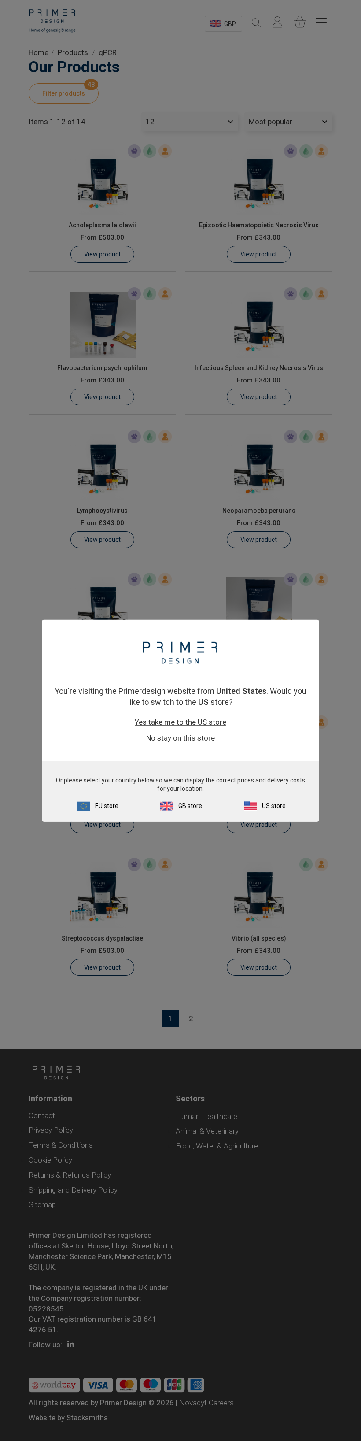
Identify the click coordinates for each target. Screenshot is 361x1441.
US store (274, 805)
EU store (106, 805)
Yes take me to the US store (180, 722)
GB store (190, 805)
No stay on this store (180, 737)
